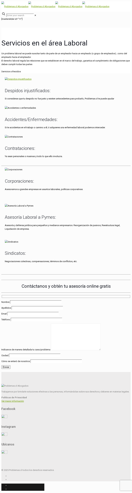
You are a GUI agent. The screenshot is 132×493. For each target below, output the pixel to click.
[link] (35, 15)
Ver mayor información (12, 401)
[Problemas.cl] (55, 6)
